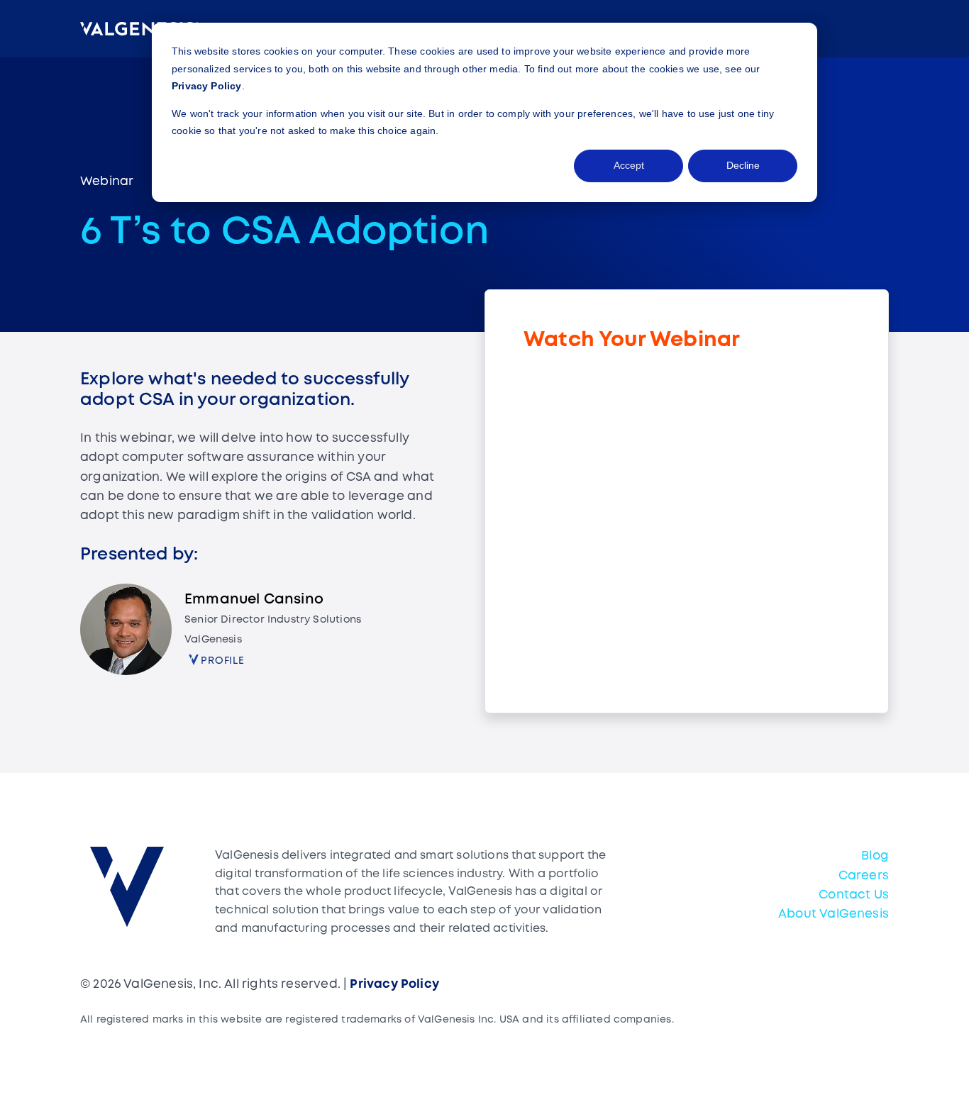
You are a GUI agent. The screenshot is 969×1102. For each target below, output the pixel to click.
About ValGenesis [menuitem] (833, 914)
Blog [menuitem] (875, 856)
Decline (743, 165)
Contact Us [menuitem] (854, 895)
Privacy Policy (207, 85)
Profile (223, 661)
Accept (629, 165)
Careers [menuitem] (863, 876)
